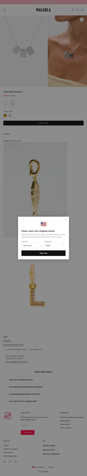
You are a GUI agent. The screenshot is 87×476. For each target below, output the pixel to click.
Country (24, 241)
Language (48, 241)
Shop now (43, 253)
